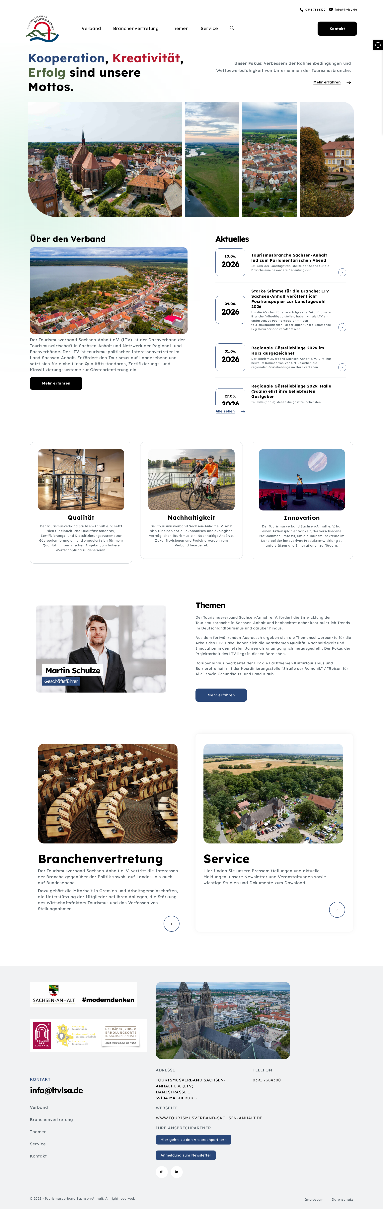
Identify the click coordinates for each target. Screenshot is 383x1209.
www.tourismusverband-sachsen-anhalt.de (209, 1117)
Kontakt (38, 1156)
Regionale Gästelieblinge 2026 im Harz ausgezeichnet (287, 350)
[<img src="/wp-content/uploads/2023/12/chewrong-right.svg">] (342, 272)
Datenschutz (342, 1199)
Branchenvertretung (51, 1120)
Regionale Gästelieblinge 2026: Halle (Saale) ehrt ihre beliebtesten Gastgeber (291, 391)
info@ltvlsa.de (346, 9)
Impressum (314, 1199)
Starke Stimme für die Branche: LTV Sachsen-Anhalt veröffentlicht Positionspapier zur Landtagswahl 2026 (290, 298)
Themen (38, 1132)
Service (38, 1144)
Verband (39, 1107)
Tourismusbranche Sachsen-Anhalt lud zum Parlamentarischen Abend (289, 258)
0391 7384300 (315, 9)
